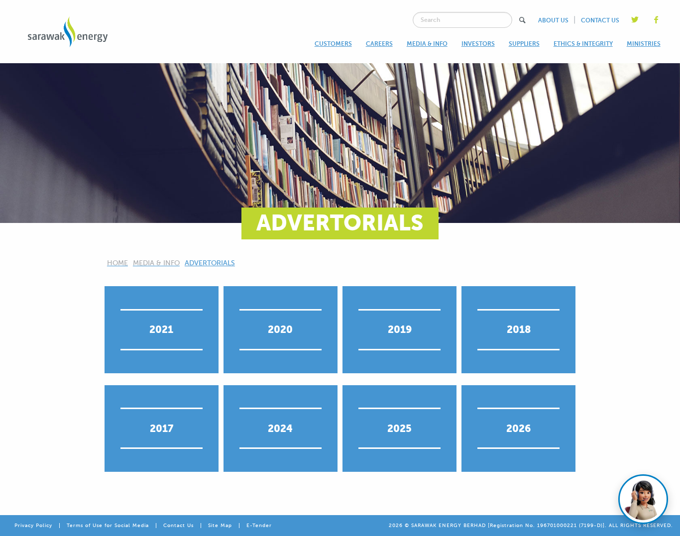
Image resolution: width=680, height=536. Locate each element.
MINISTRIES (644, 43)
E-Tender (259, 525)
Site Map (220, 525)
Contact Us (178, 525)
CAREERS (379, 43)
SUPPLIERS (524, 43)
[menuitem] (333, 44)
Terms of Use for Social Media (108, 525)
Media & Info (156, 263)
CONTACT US (600, 20)
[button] (522, 20)
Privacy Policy (33, 525)
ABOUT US (553, 20)
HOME (117, 263)
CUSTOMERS (333, 43)
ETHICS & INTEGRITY (583, 43)
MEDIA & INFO (427, 43)
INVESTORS (478, 43)
